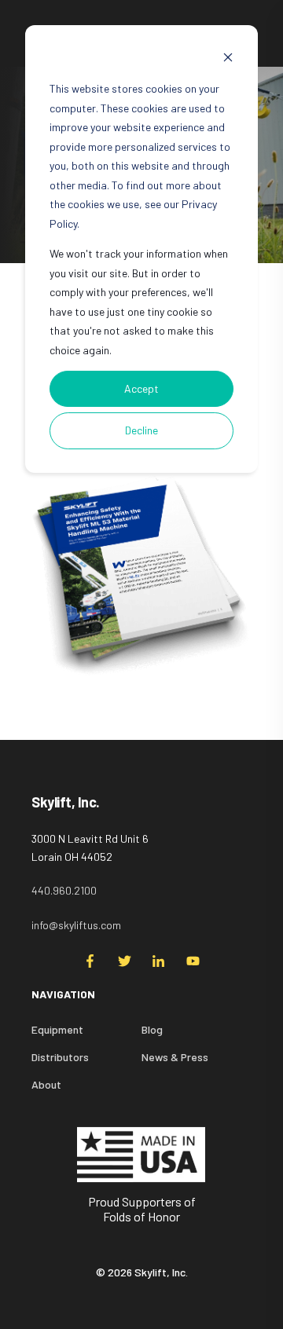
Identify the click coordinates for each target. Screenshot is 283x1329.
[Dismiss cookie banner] (227, 59)
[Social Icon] (94, 961)
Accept (141, 388)
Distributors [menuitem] (60, 1057)
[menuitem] (193, 1002)
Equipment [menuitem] (57, 1029)
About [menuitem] (46, 1084)
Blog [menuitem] (152, 1029)
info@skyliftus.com (76, 925)
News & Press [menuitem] (175, 1057)
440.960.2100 (64, 890)
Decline (141, 430)
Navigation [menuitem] (63, 995)
